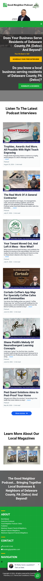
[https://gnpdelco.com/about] (21, 453)
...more (6, 159)
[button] (41, 24)
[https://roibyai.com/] (21, 15)
